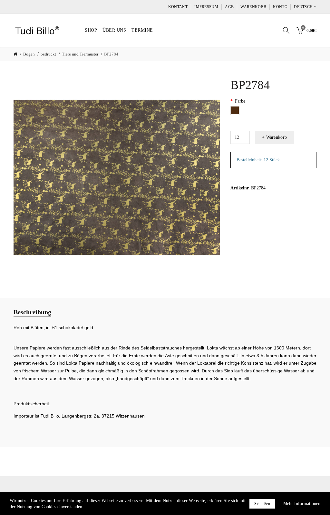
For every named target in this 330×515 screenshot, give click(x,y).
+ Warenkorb (274, 137)
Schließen (262, 503)
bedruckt (48, 54)
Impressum (206, 7)
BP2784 (111, 54)
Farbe (240, 101)
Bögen (29, 54)
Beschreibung (32, 312)
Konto (280, 7)
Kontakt (178, 7)
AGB (229, 7)
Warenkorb (253, 7)
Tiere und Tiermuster (80, 54)
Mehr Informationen (301, 503)
